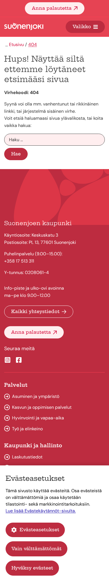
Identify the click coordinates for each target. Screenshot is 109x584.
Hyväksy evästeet (32, 568)
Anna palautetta (52, 8)
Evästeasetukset (39, 529)
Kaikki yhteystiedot (35, 311)
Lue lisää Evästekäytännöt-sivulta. (41, 511)
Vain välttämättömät (36, 548)
